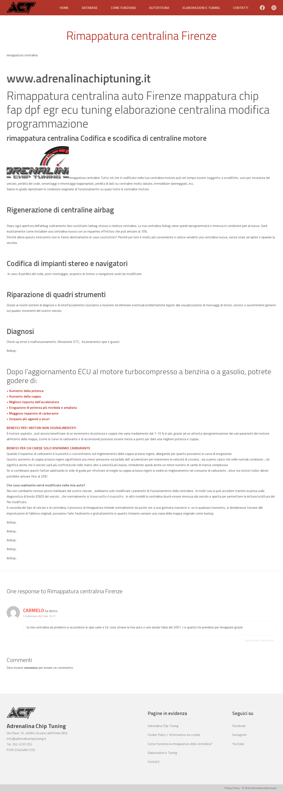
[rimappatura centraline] (38, 177)
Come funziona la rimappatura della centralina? (180, 743)
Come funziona (123, 7)
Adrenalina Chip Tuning (163, 725)
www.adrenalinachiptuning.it (79, 78)
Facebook (239, 725)
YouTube (238, 743)
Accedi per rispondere (259, 640)
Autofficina (159, 7)
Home (64, 7)
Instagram (239, 734)
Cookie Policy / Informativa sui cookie (174, 734)
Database (90, 7)
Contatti (240, 7)
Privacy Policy (232, 788)
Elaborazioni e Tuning (201, 7)
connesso (31, 667)
